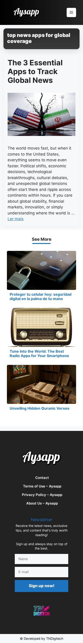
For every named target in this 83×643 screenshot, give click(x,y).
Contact (42, 477)
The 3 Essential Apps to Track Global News (35, 71)
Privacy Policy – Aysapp (42, 495)
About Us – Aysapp (42, 503)
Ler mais (16, 218)
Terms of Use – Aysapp (42, 486)
